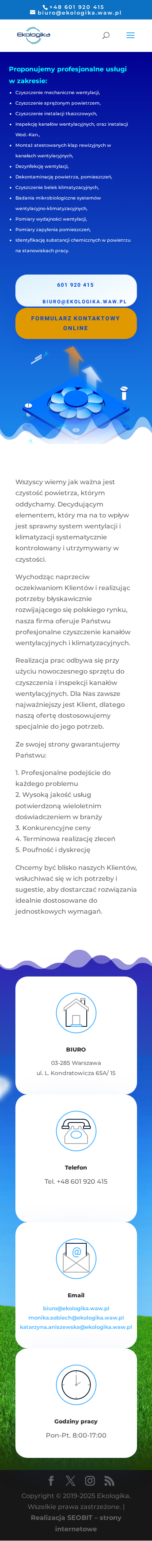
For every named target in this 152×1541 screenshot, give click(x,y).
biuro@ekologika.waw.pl (76, 1308)
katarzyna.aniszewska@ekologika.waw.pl (76, 1327)
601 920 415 (75, 285)
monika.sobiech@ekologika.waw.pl (76, 1317)
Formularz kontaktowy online (75, 323)
